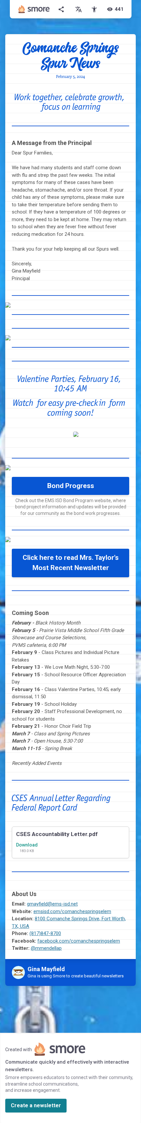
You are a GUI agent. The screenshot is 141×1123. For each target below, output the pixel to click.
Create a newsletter (36, 1105)
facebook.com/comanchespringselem (78, 941)
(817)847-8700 (45, 933)
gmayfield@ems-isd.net (52, 904)
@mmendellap (46, 948)
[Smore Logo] (34, 9)
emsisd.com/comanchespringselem (72, 911)
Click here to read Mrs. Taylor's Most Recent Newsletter (71, 563)
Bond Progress (70, 486)
